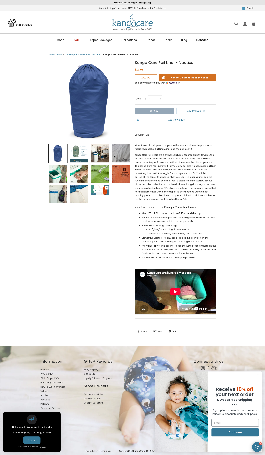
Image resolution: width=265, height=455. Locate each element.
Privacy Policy (91, 451)
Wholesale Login (92, 398)
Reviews (44, 369)
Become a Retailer (94, 394)
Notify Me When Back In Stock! (190, 77)
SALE (76, 40)
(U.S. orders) (132, 8)
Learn (168, 40)
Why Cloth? (46, 373)
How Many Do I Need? (51, 382)
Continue (235, 432)
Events (250, 8)
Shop (60, 40)
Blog (184, 40)
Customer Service (50, 408)
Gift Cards (89, 373)
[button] (157, 82)
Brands (151, 40)
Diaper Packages (100, 40)
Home (52, 54)
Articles (44, 395)
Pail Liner (96, 54)
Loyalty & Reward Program (98, 378)
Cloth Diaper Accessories (77, 54)
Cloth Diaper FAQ (49, 378)
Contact (202, 40)
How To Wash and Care (52, 386)
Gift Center (24, 25)
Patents (44, 404)
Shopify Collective (93, 402)
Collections (129, 40)
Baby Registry (91, 369)
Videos (44, 391)
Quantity (141, 98)
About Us (45, 399)
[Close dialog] (258, 375)
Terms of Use (105, 451)
